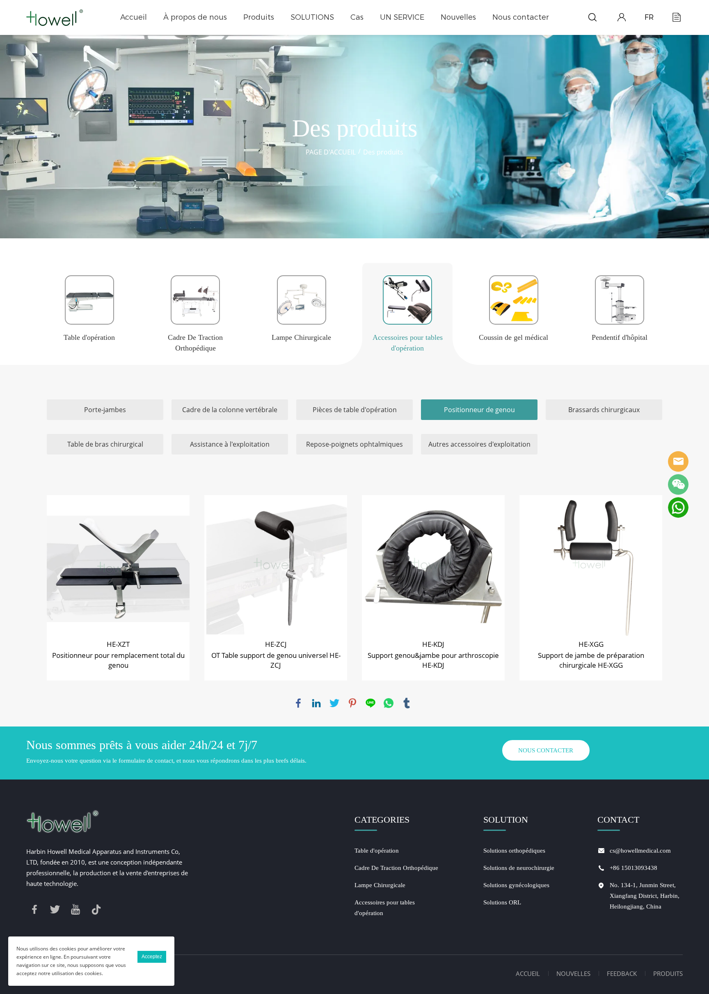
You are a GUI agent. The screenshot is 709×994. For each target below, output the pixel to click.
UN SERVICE (402, 17)
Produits (258, 17)
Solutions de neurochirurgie (518, 868)
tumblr (406, 703)
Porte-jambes (105, 409)
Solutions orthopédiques (514, 850)
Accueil (133, 17)
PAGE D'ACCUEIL (331, 152)
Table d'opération (376, 850)
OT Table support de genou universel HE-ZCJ (276, 660)
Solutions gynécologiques (516, 885)
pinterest (352, 703)
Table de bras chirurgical (105, 444)
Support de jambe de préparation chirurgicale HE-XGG (591, 660)
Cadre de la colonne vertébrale (229, 409)
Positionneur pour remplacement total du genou (118, 660)
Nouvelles (458, 17)
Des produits (383, 152)
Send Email (678, 461)
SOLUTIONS (312, 17)
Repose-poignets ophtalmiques (354, 444)
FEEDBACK (622, 973)
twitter (334, 703)
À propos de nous (195, 17)
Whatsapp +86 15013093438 (678, 507)
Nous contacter (520, 17)
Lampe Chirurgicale (379, 885)
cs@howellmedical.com (640, 850)
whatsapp (388, 703)
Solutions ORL (502, 902)
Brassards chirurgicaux (604, 409)
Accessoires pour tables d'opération (384, 907)
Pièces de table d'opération (355, 409)
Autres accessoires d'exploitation (479, 444)
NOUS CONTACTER (545, 750)
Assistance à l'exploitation (230, 444)
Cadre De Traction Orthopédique (396, 868)
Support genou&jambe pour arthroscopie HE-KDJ (433, 660)
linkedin (316, 703)
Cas (357, 17)
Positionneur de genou (479, 409)
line (370, 703)
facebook (298, 703)
